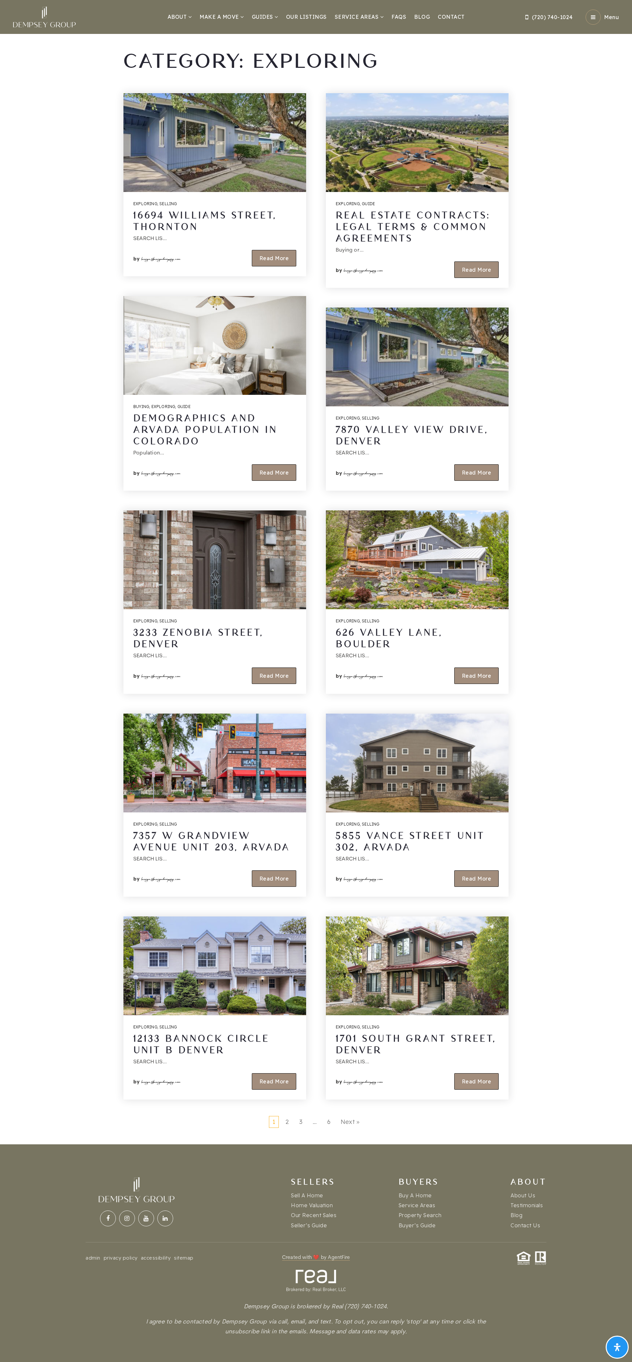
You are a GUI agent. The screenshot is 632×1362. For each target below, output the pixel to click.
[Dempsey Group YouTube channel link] (146, 1218)
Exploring (145, 203)
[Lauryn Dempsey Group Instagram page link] (127, 1218)
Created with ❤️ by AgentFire (316, 1257)
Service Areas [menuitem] (357, 17)
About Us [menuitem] (523, 1195)
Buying (141, 406)
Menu (611, 17)
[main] (316, 572)
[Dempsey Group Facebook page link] (108, 1218)
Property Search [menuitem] (420, 1215)
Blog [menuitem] (422, 17)
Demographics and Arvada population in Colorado (205, 430)
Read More (274, 258)
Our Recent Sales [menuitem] (313, 1215)
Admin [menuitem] (93, 1258)
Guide (184, 406)
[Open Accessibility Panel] (617, 1347)
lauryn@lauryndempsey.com (161, 257)
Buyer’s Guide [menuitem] (417, 1225)
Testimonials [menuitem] (527, 1205)
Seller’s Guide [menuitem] (309, 1225)
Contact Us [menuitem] (525, 1225)
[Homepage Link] (44, 16)
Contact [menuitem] (451, 17)
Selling (168, 203)
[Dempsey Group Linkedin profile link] (165, 1218)
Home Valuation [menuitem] (312, 1205)
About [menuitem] (178, 17)
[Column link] (316, 1303)
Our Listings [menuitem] (306, 17)
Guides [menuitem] (263, 17)
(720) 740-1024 (552, 17)
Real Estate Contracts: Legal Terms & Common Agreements (413, 227)
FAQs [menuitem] (398, 17)
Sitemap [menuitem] (184, 1258)
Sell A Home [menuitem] (307, 1195)
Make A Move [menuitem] (219, 17)
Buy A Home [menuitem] (415, 1195)
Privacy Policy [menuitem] (121, 1258)
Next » (350, 1122)
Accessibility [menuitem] (156, 1258)
